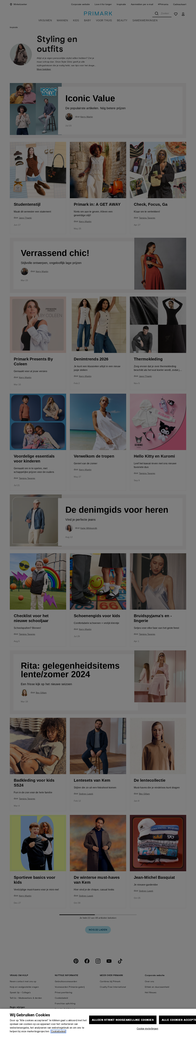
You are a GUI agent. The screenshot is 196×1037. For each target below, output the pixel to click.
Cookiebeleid (58, 1031)
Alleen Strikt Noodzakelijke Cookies (123, 1020)
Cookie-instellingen (147, 1028)
